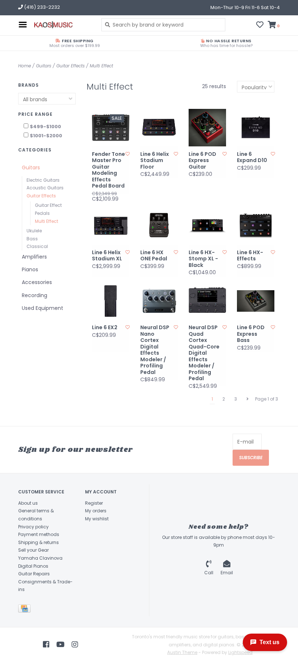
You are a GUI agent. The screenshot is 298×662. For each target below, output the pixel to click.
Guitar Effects (70, 66)
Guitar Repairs (34, 574)
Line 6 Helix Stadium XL (107, 255)
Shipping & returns (38, 542)
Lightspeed (240, 652)
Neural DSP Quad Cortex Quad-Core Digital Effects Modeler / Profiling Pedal (204, 353)
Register (94, 503)
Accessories (37, 282)
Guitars (43, 66)
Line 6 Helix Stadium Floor (154, 160)
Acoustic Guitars (45, 188)
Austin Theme (182, 652)
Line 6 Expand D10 (252, 157)
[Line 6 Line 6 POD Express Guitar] (207, 127)
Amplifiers (34, 256)
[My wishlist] (259, 25)
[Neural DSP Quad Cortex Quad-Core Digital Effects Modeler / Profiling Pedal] (207, 301)
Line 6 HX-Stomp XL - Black (203, 259)
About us (28, 503)
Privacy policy (33, 527)
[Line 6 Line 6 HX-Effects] (255, 226)
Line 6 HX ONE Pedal (153, 255)
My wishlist (97, 519)
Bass (32, 239)
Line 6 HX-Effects (250, 255)
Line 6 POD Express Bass (251, 334)
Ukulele (34, 231)
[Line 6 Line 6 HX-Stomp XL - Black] (207, 226)
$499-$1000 (45, 126)
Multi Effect (101, 66)
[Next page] (247, 399)
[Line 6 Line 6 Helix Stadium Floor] (159, 127)
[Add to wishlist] (127, 154)
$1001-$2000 (46, 135)
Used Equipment (42, 308)
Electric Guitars (43, 180)
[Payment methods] (25, 610)
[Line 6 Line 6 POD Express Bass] (255, 301)
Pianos (30, 269)
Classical (37, 246)
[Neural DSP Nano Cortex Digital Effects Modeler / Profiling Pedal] (159, 301)
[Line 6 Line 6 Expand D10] (255, 127)
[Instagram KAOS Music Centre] (75, 644)
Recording (34, 295)
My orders (95, 511)
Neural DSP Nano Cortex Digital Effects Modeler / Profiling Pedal (154, 349)
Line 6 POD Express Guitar (202, 160)
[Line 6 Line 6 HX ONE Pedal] (159, 226)
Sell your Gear (33, 550)
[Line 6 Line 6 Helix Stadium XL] (110, 226)
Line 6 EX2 (104, 327)
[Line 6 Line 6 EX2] (110, 301)
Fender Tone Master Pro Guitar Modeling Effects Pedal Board (108, 170)
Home (24, 66)
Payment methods (38, 534)
